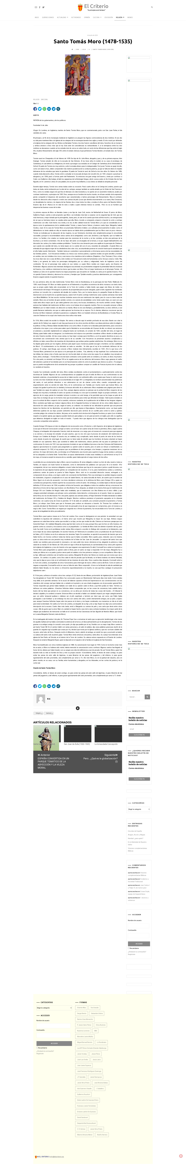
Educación (109, 17)
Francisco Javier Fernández (86, 1106)
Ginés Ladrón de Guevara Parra (87, 1100)
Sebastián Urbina (97, 1013)
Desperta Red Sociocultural (86, 1123)
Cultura (96, 17)
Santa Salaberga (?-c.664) (44, 744)
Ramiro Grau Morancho (85, 1019)
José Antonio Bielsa (101, 1083)
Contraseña (132, 930)
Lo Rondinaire (101, 1042)
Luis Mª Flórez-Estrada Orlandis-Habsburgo (91, 1048)
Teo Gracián (95, 1007)
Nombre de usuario (135, 920)
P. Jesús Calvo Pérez (84, 1025)
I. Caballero (100, 1088)
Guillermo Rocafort (83, 1094)
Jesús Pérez (95, 1054)
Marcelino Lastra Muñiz (85, 1036)
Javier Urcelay (82, 1054)
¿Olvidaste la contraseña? (137, 952)
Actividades (76, 17)
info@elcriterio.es (57, 1157)
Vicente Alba (81, 1007)
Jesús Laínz (97, 1059)
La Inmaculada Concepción (106, 744)
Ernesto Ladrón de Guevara (86, 1112)
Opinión (87, 17)
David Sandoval (82, 1117)
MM (95, 1031)
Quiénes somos (48, 17)
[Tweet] (40, 109)
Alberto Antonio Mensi (84, 1135)
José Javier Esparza (84, 1065)
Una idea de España (135, 831)
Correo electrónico (136, 724)
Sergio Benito (81, 1013)
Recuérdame (134, 948)
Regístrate (131, 954)
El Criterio (96, 6)
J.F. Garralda (81, 1077)
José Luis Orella (82, 1059)
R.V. (37, 104)
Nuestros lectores (83, 1031)
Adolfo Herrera (102, 1135)
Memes (130, 17)
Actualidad (61, 17)
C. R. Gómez (81, 1129)
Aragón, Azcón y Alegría (136, 835)
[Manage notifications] (181, 1156)
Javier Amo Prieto (83, 1083)
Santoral (44, 99)
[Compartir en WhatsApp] (44, 109)
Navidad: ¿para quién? (135, 838)
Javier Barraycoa (96, 1077)
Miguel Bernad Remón (84, 1042)
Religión (119, 17)
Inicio (37, 17)
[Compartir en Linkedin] (49, 109)
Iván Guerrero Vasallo (84, 1088)
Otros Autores (100, 1025)
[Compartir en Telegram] (54, 109)
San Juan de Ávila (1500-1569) (77, 744)
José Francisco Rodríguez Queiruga (89, 1071)
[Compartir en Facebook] (35, 109)
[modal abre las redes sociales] (58, 109)
